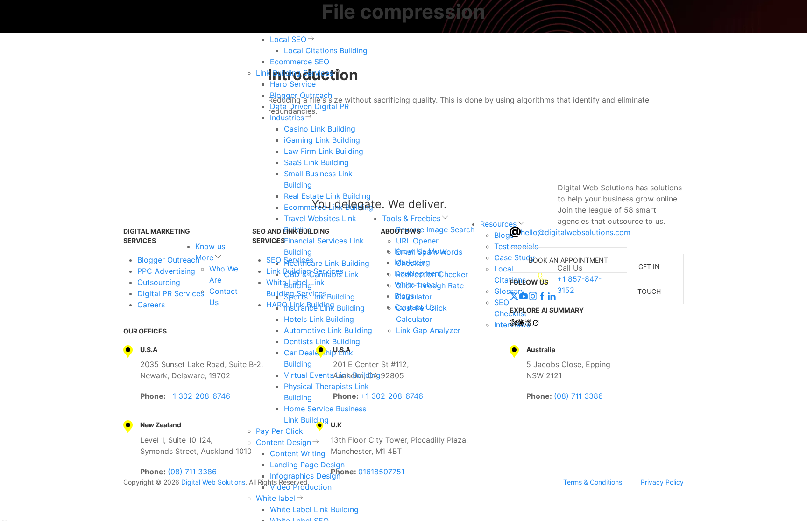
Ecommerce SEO (299, 61)
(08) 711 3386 (578, 396)
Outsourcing (158, 282)
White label (275, 498)
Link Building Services (294, 72)
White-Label (416, 284)
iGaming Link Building (322, 140)
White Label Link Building (314, 509)
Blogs (404, 295)
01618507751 (381, 471)
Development (418, 273)
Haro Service (293, 84)
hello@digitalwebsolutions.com (575, 232)
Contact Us (415, 307)
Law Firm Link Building (323, 151)
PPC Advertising (166, 271)
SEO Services (289, 259)
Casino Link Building (319, 128)
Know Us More (420, 251)
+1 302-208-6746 (199, 396)
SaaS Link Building (316, 162)
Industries (287, 117)
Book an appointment (568, 260)
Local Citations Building (326, 50)
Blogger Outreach (301, 95)
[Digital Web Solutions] (162, 204)
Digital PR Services (170, 293)
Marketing (412, 262)
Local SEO (288, 39)
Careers (151, 304)
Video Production (301, 487)
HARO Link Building (300, 304)
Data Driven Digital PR (309, 106)
